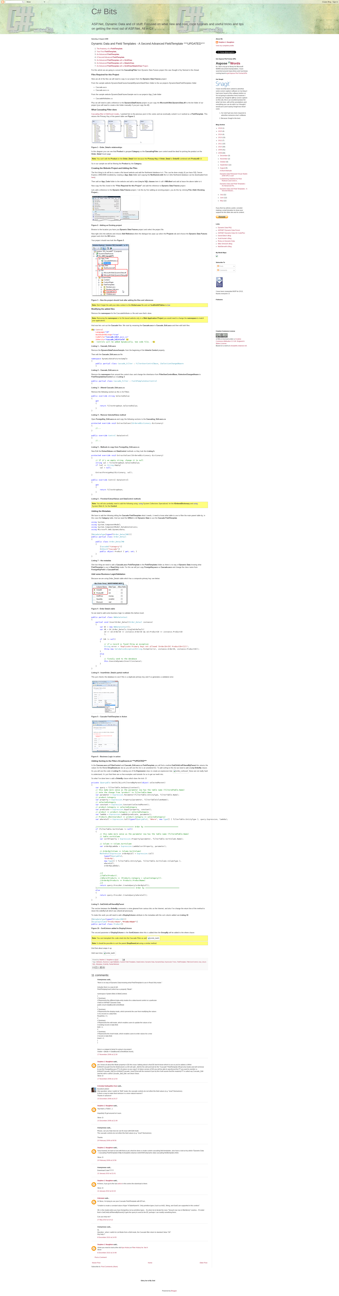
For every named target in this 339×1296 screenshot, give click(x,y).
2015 (220, 131)
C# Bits (104, 11)
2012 (220, 140)
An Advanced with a (114, 60)
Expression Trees (170, 962)
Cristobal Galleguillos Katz (107, 1086)
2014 (220, 134)
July (221, 195)
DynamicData (159, 962)
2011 (220, 144)
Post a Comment (101, 1257)
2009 (220, 150)
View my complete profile (225, 46)
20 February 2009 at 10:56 (106, 1160)
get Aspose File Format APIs (237, 73)
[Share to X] (98, 967)
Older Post (203, 1263)
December (224, 156)
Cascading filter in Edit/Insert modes (105, 114)
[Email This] (93, 967)
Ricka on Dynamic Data (226, 241)
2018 (220, 128)
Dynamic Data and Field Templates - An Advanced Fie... (233, 185)
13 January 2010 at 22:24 (106, 1191)
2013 (220, 137)
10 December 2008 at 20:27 (107, 1099)
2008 (220, 153)
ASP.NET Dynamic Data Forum (229, 230)
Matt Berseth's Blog (225, 246)
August (223, 168)
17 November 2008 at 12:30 (107, 1054)
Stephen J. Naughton (106, 959)
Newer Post (96, 1263)
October (223, 162)
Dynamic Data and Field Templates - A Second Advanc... (233, 190)
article (120, 1184)
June (222, 198)
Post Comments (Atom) (109, 1267)
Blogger (174, 1291)
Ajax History (125, 1247)
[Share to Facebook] (101, 967)
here (93, 177)
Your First (106, 52)
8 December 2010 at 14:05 (107, 1237)
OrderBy (105, 964)
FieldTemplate (181, 962)
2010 (220, 147)
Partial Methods (114, 964)
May (222, 201)
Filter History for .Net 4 (140, 1247)
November (224, 159)
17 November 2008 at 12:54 (107, 1079)
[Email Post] (123, 959)
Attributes (99, 962)
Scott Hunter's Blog (224, 238)
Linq (200, 962)
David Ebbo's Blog (224, 236)
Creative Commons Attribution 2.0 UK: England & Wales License (230, 341)
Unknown (100, 1198)
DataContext (140, 962)
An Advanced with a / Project (122, 66)
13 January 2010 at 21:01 (106, 1173)
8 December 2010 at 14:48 (107, 1253)
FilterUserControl (192, 962)
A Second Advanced (110, 57)
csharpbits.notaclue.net (238, 346)
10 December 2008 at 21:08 (107, 1121)
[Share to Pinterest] (103, 967)
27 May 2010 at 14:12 (105, 1220)
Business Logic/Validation (111, 962)
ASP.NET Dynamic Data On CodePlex (231, 233)
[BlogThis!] (96, 967)
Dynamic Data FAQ (224, 228)
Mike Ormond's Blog (225, 244)
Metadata (99, 964)
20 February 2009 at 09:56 (106, 1140)
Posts (221, 266)
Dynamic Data (149, 962)
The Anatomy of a (109, 49)
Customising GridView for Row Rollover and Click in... (231, 180)
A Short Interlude (226, 171)
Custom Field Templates (128, 962)
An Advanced (108, 54)
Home (150, 1263)
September (224, 165)
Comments (223, 270)
